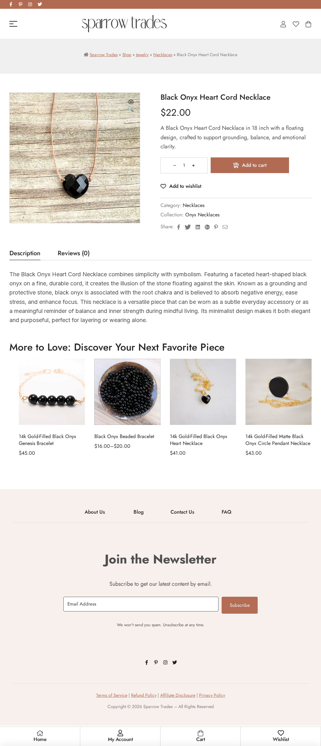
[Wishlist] (281, 733)
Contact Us (182, 512)
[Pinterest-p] (20, 4)
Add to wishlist (185, 186)
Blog (139, 512)
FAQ (226, 512)
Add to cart (254, 165)
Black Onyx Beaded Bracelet (124, 436)
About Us (95, 512)
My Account (120, 739)
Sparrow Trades (104, 54)
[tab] (24, 255)
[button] (131, 106)
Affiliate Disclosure (177, 695)
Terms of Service (111, 695)
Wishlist (281, 739)
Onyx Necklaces (202, 214)
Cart (200, 739)
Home (40, 739)
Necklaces (162, 54)
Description (24, 254)
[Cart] (200, 733)
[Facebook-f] (10, 4)
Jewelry (142, 54)
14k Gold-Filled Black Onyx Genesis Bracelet (47, 440)
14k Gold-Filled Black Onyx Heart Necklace (198, 440)
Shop (126, 54)
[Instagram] (30, 4)
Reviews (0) (74, 254)
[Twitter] (39, 4)
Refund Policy (143, 695)
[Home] (40, 733)
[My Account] (120, 733)
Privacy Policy (212, 695)
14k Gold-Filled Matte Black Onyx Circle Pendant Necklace (277, 440)
